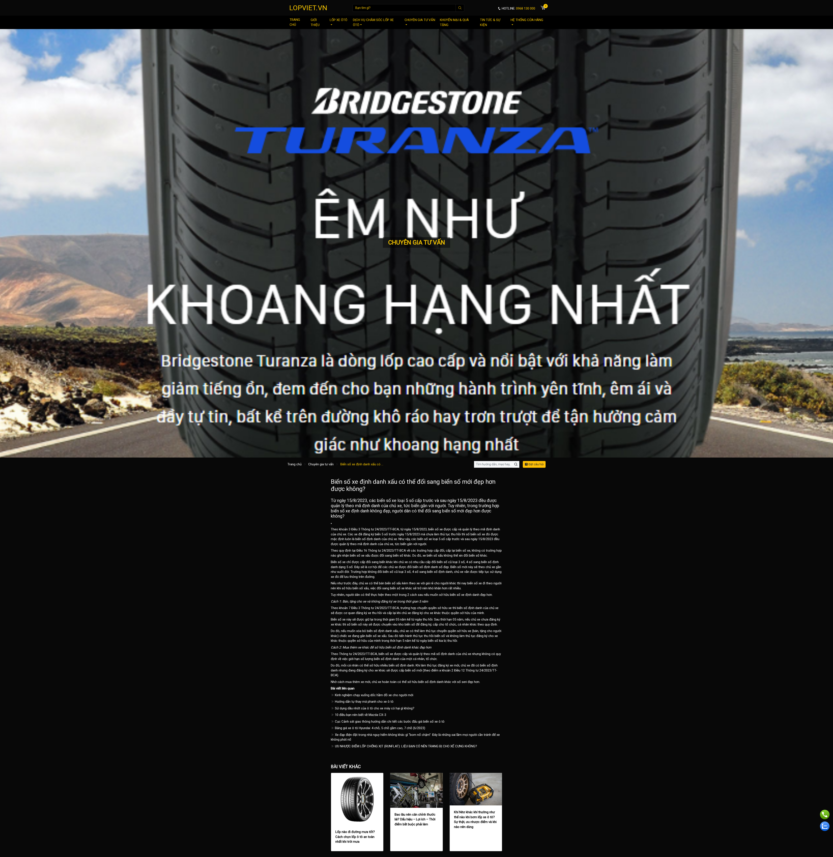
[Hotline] (825, 814)
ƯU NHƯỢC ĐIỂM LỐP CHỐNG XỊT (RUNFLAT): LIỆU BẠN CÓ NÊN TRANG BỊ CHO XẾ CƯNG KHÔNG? (405, 746)
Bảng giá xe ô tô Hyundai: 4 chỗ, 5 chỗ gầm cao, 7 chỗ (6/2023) (379, 728)
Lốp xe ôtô (338, 20)
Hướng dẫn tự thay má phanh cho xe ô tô (364, 702)
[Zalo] (825, 826)
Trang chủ (295, 22)
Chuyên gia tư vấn (420, 20)
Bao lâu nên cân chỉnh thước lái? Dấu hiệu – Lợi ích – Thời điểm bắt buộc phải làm (415, 819)
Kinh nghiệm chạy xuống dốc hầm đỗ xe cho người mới (373, 695)
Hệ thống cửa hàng (527, 20)
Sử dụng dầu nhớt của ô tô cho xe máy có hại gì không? (374, 708)
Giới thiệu (315, 22)
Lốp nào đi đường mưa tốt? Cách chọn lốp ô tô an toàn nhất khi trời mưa (355, 837)
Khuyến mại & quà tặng (454, 22)
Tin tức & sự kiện (490, 22)
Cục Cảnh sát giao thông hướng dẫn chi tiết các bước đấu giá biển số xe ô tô (389, 721)
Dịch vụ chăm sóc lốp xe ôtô (373, 22)
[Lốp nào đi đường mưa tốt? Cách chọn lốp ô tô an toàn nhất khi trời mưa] (357, 799)
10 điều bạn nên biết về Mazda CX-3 (360, 715)
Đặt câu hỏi (536, 464)
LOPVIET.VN (308, 8)
